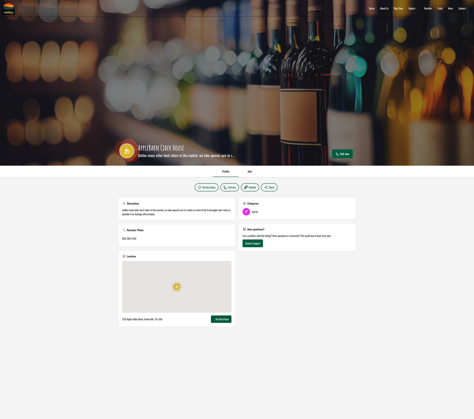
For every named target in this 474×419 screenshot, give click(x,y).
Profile (225, 171)
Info (250, 171)
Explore (411, 8)
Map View (398, 8)
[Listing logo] (126, 150)
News (450, 8)
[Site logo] (9, 8)
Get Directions (222, 319)
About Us (384, 8)
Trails (440, 8)
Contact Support (252, 243)
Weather (428, 8)
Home (372, 8)
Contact (462, 8)
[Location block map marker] (177, 287)
